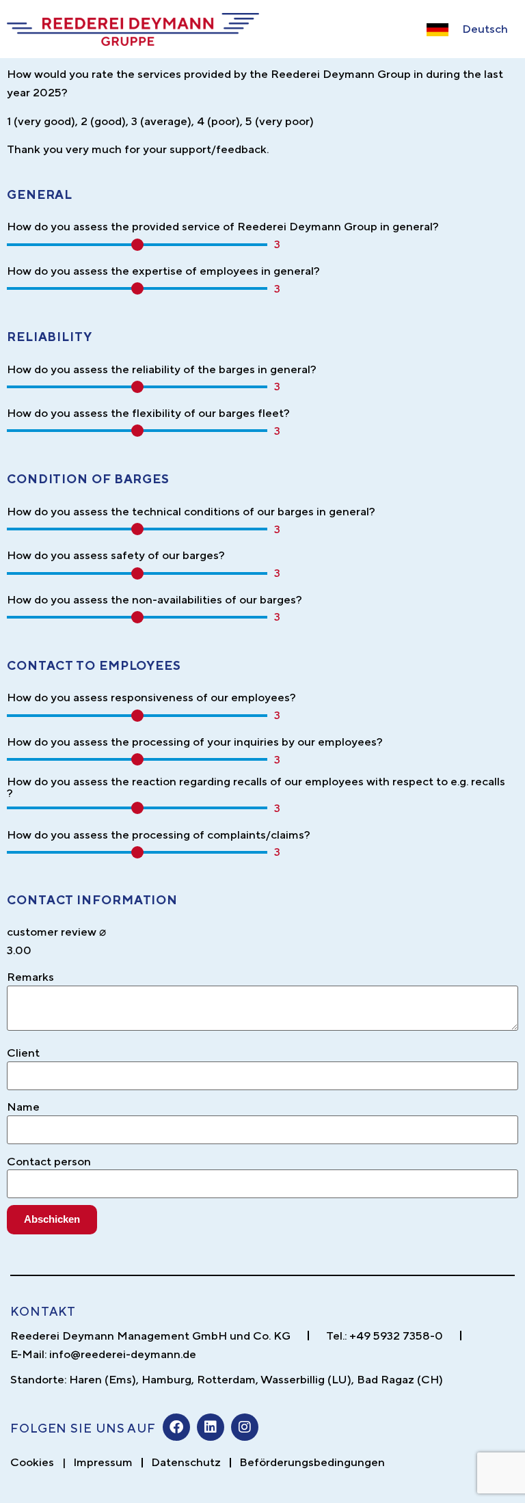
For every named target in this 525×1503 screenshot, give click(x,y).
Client (23, 1053)
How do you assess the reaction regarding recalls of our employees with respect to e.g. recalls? (256, 787)
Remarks (30, 977)
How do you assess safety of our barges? (116, 555)
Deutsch (485, 29)
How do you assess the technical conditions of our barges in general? (191, 511)
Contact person (49, 1161)
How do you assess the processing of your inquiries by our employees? (195, 742)
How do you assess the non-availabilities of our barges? (154, 600)
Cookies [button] (32, 1462)
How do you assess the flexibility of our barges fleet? (148, 413)
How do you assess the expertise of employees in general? (163, 271)
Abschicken (52, 1219)
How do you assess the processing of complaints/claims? (158, 835)
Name (23, 1107)
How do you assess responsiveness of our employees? (151, 697)
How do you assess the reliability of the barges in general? (162, 369)
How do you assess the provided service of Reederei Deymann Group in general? (223, 226)
